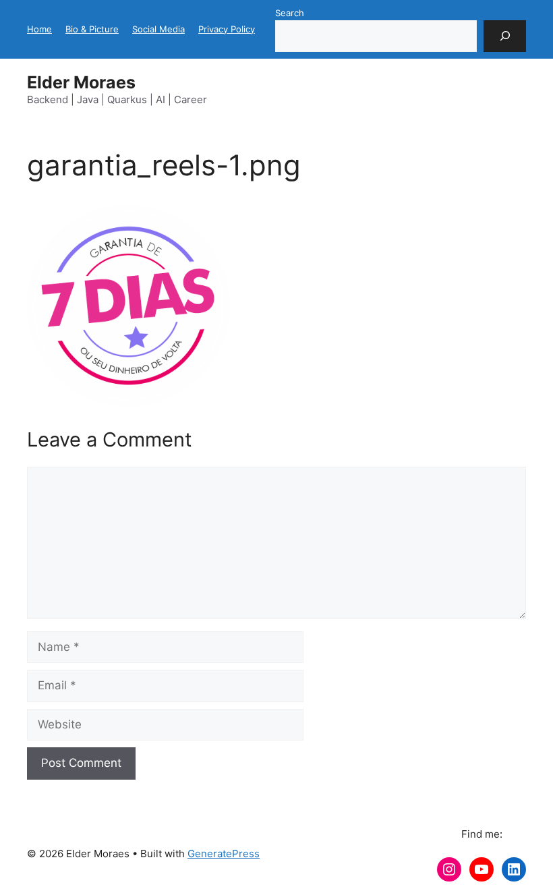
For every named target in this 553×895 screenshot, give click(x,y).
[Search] (505, 36)
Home (39, 29)
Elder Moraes (81, 82)
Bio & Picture (92, 29)
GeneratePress (223, 853)
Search (289, 12)
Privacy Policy (226, 29)
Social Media (158, 29)
